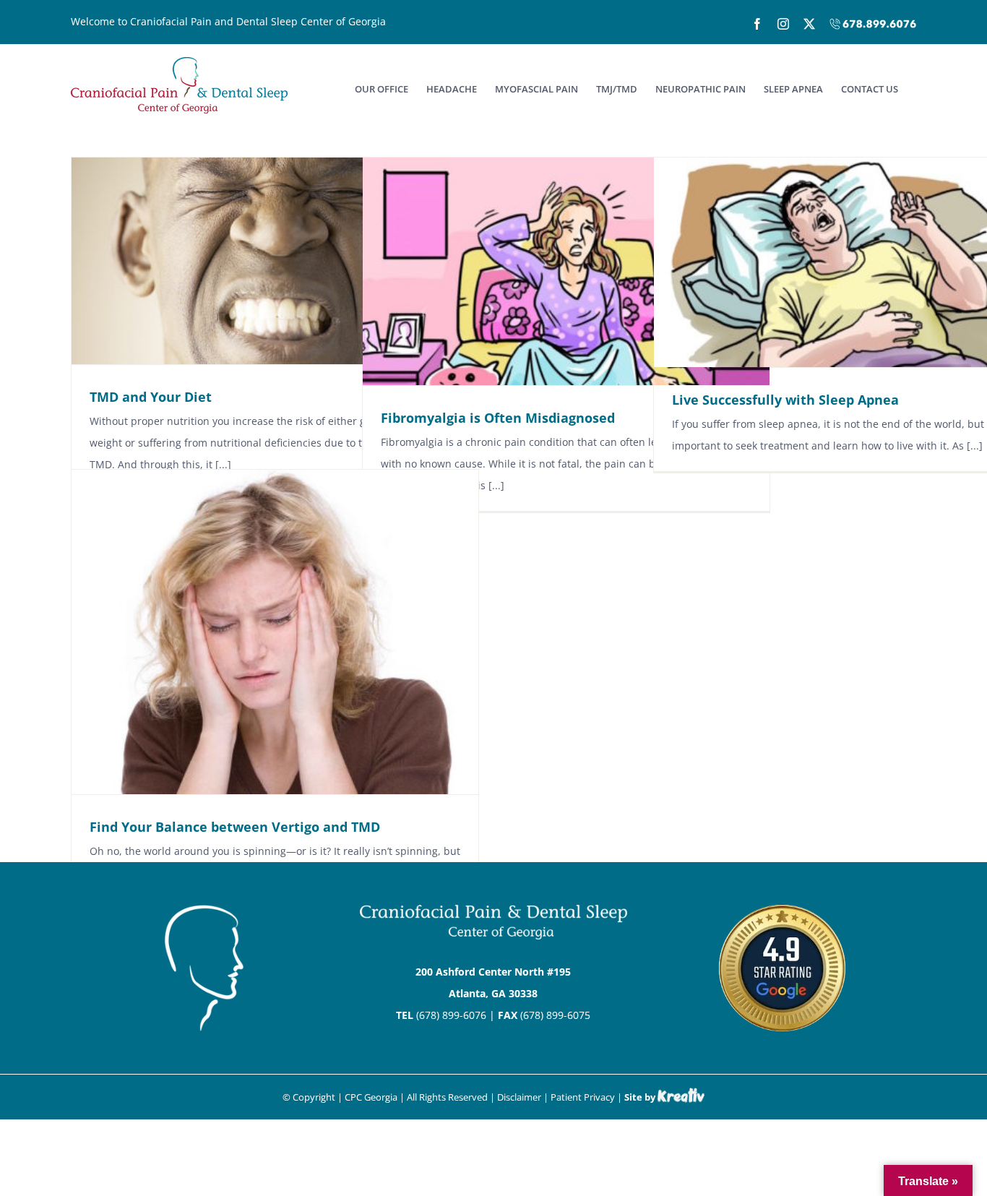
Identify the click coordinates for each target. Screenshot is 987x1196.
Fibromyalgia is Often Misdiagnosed (498, 417)
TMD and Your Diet (151, 396)
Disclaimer (519, 1096)
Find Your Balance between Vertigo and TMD (235, 826)
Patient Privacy (583, 1096)
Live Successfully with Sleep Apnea (785, 399)
